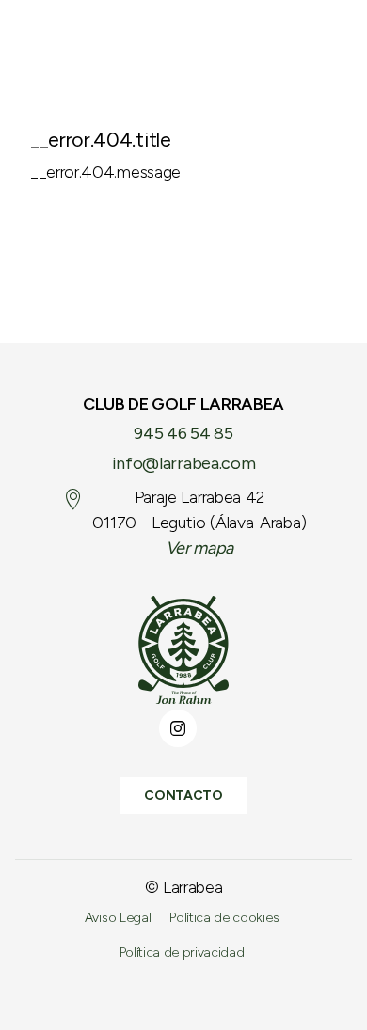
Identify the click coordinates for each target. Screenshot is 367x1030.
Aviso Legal (118, 918)
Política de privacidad (182, 952)
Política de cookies (224, 918)
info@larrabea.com (184, 463)
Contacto (183, 796)
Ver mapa (199, 548)
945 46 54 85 (183, 433)
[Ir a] (183, 650)
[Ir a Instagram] (178, 728)
